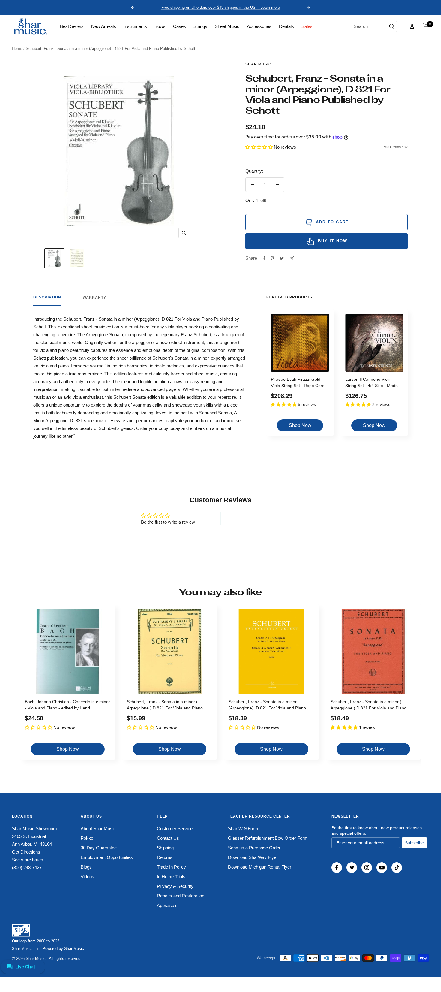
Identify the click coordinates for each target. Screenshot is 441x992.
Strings (200, 26)
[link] (72, 26)
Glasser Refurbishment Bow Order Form (268, 838)
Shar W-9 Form (243, 828)
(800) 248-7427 (27, 867)
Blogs (86, 867)
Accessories (259, 26)
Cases (179, 26)
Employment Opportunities (107, 857)
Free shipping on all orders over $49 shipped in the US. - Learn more (220, 7)
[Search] (391, 26)
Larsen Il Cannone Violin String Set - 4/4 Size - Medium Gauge (373, 383)
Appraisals (167, 905)
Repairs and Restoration (180, 895)
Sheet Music (227, 26)
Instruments (135, 26)
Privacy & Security (175, 886)
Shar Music (258, 64)
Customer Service (175, 828)
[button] (426, 26)
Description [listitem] (47, 297)
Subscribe (414, 842)
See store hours (27, 859)
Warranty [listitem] (94, 297)
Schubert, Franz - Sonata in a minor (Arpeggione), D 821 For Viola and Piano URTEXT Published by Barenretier (267, 705)
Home (17, 48)
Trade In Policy (171, 867)
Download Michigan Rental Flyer (259, 867)
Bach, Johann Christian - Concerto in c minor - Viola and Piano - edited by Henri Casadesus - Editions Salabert (67, 705)
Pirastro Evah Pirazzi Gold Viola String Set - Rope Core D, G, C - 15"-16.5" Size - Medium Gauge (298, 383)
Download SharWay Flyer (253, 857)
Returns (164, 857)
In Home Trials (171, 876)
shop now (300, 425)
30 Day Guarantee (99, 847)
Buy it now (332, 241)
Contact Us (168, 838)
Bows (160, 26)
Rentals (286, 26)
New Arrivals (103, 26)
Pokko (87, 838)
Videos (87, 876)
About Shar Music (98, 828)
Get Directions (26, 851)
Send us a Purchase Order (254, 847)
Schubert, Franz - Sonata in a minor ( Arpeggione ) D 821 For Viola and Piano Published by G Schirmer (165, 705)
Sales (307, 26)
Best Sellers (72, 26)
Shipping (165, 847)
